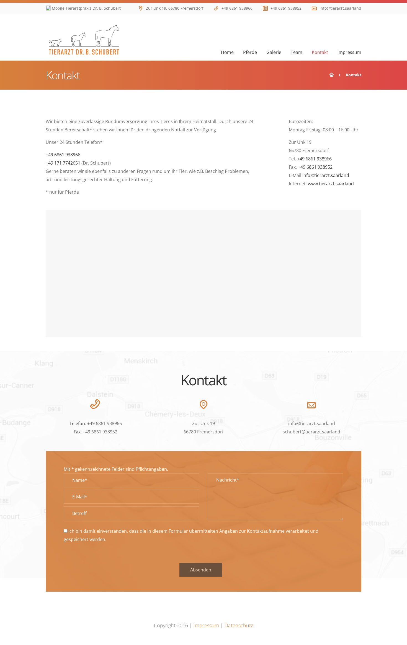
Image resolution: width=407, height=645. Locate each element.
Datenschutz (239, 625)
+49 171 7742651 (63, 163)
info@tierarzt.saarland (340, 8)
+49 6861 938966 (237, 8)
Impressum (206, 625)
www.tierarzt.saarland (331, 184)
